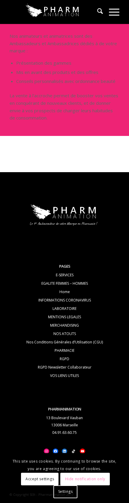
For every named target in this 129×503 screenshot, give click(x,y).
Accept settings (40, 478)
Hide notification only (85, 478)
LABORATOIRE (64, 308)
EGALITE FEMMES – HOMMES (64, 283)
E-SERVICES (65, 275)
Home (64, 291)
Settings (65, 491)
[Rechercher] (97, 12)
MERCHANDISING (64, 325)
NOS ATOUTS (64, 333)
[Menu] (111, 12)
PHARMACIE (64, 350)
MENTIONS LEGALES (64, 316)
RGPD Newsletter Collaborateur (65, 367)
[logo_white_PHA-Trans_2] (53, 12)
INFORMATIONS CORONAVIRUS (64, 300)
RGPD (64, 358)
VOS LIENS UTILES (64, 375)
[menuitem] (97, 12)
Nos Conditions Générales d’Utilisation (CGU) (64, 342)
